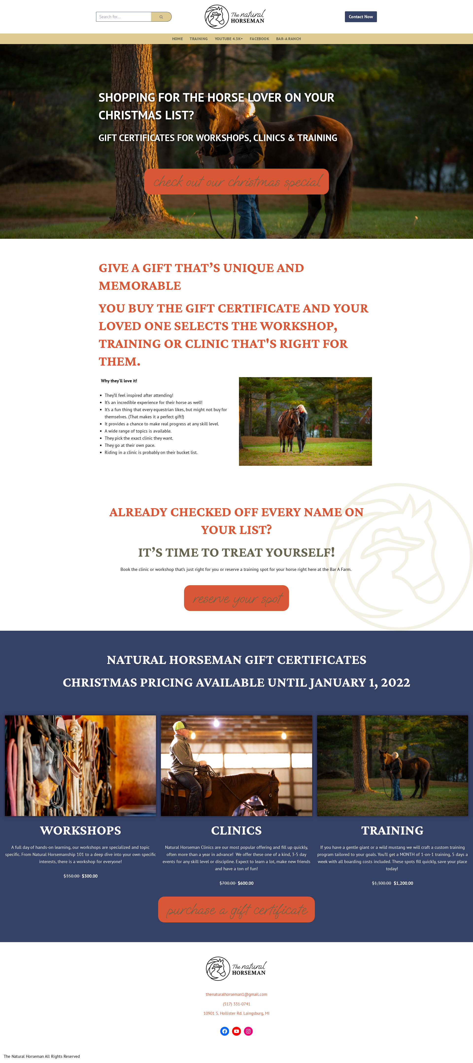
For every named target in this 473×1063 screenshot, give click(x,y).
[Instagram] (248, 1031)
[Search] (161, 17)
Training (199, 38)
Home (177, 38)
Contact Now (361, 16)
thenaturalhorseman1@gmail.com (236, 994)
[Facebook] (224, 1031)
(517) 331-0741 (236, 1004)
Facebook (259, 38)
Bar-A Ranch (288, 38)
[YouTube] (236, 1031)
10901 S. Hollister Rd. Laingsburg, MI (236, 1013)
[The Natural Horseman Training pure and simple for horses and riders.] (236, 16)
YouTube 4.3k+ (229, 38)
